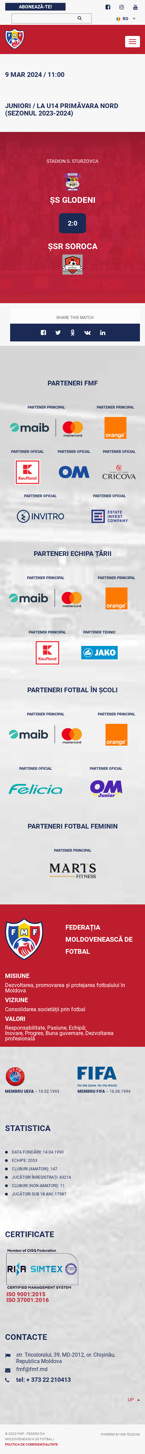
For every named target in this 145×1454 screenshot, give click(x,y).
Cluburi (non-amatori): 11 (39, 1185)
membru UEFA (19, 1091)
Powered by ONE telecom (120, 1434)
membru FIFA (91, 1091)
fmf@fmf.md (32, 1369)
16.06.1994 (120, 1091)
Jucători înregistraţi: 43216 (42, 1177)
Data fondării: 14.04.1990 (39, 1152)
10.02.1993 (48, 1091)
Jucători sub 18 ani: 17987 (40, 1194)
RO (125, 18)
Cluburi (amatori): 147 (35, 1169)
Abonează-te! (35, 6)
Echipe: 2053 (25, 1160)
